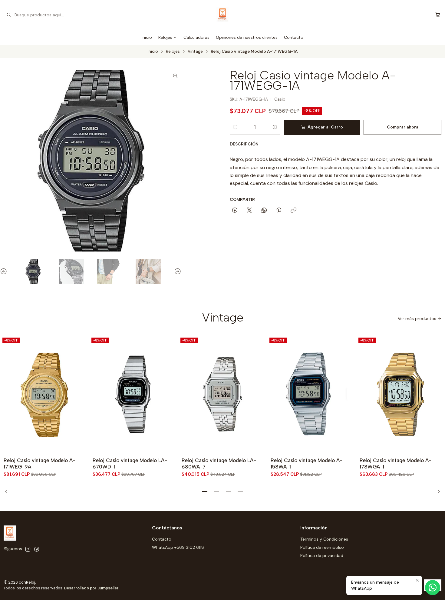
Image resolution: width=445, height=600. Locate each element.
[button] (205, 491)
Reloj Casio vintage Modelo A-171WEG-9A (39, 463)
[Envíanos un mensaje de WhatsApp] (432, 587)
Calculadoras (196, 37)
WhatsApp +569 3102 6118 (178, 547)
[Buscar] (9, 15)
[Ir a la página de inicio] (222, 14)
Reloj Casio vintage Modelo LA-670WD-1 (130, 463)
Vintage (195, 51)
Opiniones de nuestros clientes (247, 37)
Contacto (293, 37)
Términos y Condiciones (324, 539)
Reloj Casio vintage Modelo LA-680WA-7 (219, 463)
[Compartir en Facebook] (235, 210)
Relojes (165, 37)
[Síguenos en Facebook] (37, 549)
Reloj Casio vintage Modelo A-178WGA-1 (395, 463)
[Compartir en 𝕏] (249, 210)
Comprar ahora (402, 127)
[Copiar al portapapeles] (293, 210)
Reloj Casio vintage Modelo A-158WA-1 (306, 463)
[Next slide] (176, 271)
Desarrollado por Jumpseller (91, 588)
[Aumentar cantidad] (275, 127)
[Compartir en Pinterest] (279, 210)
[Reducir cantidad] (235, 127)
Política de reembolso (322, 547)
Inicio (147, 37)
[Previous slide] (4, 271)
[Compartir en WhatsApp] (264, 210)
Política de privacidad (321, 555)
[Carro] (437, 15)
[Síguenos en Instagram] (28, 549)
